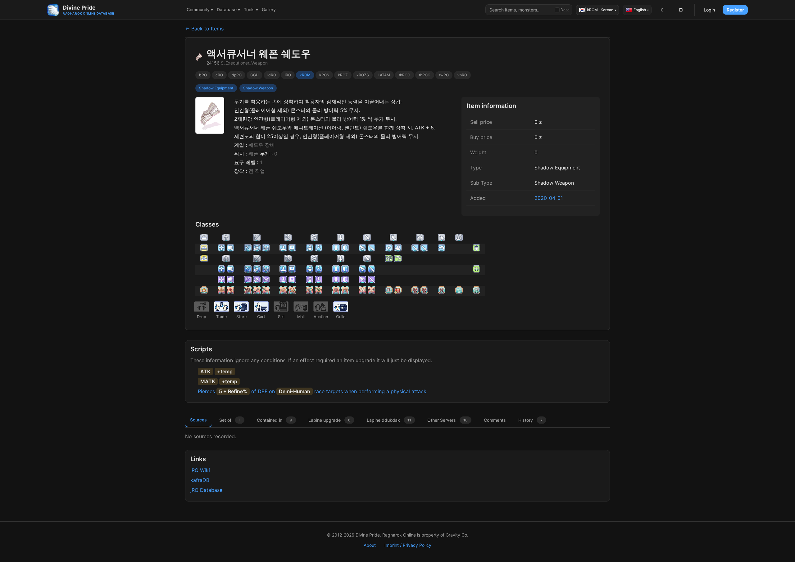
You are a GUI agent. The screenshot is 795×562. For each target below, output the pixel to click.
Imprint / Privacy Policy (407, 545)
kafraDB (199, 480)
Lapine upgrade (329, 420)
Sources (198, 419)
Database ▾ (228, 9)
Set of (230, 420)
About (370, 545)
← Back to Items (204, 28)
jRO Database (206, 490)
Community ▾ (200, 9)
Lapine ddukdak (389, 420)
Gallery (269, 9)
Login (709, 9)
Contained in (274, 420)
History (530, 420)
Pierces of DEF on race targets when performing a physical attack (312, 391)
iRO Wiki (200, 470)
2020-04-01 (548, 198)
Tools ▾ (251, 9)
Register (735, 9)
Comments (495, 420)
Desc (565, 9)
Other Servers (447, 420)
